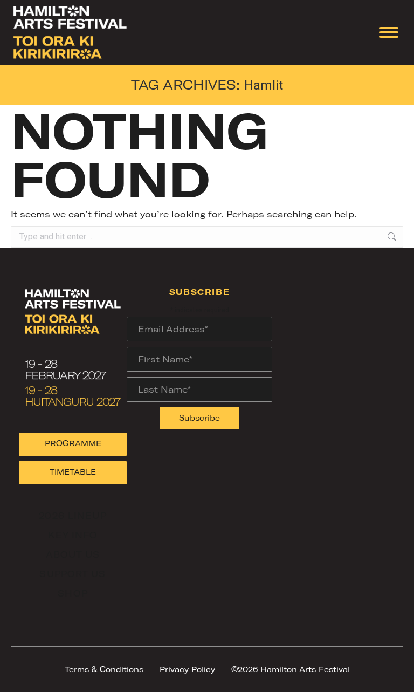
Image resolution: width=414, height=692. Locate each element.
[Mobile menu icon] (389, 32)
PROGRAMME (73, 443)
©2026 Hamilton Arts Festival (290, 669)
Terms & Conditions (104, 669)
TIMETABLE (73, 471)
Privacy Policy (187, 669)
